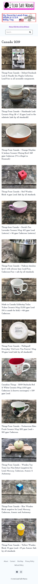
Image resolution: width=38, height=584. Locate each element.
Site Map (20, 561)
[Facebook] (17, 572)
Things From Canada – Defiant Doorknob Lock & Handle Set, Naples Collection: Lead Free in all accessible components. (19, 76)
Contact (12, 561)
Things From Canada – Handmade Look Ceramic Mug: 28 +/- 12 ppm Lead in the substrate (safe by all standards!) (19, 114)
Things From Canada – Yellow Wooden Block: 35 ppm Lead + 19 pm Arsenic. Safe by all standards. (19, 548)
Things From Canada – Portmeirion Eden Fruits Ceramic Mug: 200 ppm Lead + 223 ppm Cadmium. (19, 429)
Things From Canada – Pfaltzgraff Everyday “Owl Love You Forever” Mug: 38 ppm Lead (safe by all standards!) (19, 349)
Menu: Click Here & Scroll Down (19, 27)
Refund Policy (19, 565)
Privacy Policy (29, 561)
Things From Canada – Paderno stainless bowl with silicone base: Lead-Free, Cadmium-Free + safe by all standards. (19, 269)
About (6, 561)
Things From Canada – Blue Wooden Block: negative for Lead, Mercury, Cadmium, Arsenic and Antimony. (17, 509)
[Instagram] (21, 572)
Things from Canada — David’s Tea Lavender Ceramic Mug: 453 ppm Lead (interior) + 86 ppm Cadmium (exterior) (19, 230)
